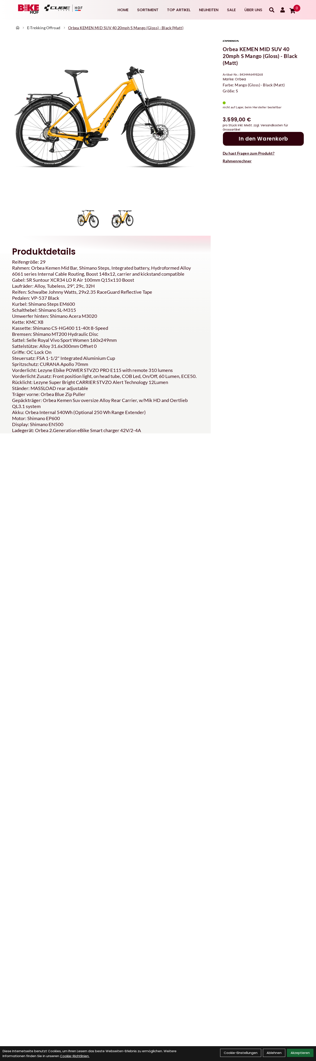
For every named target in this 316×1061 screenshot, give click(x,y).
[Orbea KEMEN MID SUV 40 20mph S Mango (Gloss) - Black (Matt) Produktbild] (105, 121)
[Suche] (272, 10)
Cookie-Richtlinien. (74, 1056)
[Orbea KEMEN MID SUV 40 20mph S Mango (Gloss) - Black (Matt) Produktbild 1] (88, 219)
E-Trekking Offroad (43, 27)
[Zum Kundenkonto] (282, 10)
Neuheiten (208, 9)
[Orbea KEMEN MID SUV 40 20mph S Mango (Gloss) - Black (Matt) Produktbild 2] (122, 219)
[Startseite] (17, 27)
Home (123, 9)
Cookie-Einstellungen (241, 1052)
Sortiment (147, 9)
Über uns (253, 9)
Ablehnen (274, 1052)
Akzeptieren (300, 1052)
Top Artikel (178, 9)
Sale (231, 9)
